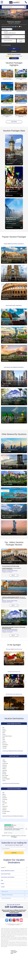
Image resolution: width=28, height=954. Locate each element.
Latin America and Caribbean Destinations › (14, 367)
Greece (4, 734)
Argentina (4, 797)
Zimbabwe (4, 746)
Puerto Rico (5, 806)
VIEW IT (14, 575)
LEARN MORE (14, 58)
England (4, 731)
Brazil (3, 801)
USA (3, 792)
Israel (3, 739)
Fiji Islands (4, 777)
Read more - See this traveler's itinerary (9, 570)
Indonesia (4, 765)
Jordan (4, 741)
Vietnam (4, 768)
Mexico (4, 794)
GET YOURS (14, 915)
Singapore (4, 767)
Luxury (3, 867)
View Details (13, 163)
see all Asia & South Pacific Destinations (10, 783)
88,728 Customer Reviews (14, 54)
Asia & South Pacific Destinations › (14, 305)
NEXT (14, 48)
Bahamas (4, 809)
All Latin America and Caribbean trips (14, 694)
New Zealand (5, 775)
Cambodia (4, 770)
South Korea (5, 763)
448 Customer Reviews (11, 191)
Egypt (3, 737)
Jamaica (4, 808)
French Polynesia (6, 778)
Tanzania (4, 748)
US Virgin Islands (6, 811)
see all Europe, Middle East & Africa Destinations (12, 750)
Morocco (4, 743)
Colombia (4, 802)
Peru (3, 804)
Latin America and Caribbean (14, 788)
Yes (17, 26)
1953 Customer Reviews (11, 159)
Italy (3, 727)
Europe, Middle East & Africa (14, 723)
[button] (25, 659)
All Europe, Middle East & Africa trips (14, 649)
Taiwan (4, 780)
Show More (14, 121)
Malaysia (4, 772)
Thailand (4, 761)
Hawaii (2, 883)
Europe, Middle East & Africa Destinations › (14, 243)
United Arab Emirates (7, 736)
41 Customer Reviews (11, 223)
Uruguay (4, 813)
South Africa (5, 744)
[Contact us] (26, 2)
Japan (3, 760)
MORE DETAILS (13, 262)
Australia (4, 773)
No (21, 26)
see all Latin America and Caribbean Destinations (12, 816)
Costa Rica (4, 799)
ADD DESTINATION (6, 45)
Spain (3, 732)
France (3, 729)
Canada (4, 796)
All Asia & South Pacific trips (14, 671)
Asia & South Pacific (14, 756)
